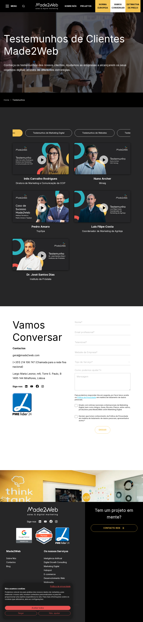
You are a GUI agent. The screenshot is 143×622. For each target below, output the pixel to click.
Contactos (11, 562)
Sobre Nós (11, 558)
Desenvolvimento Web (54, 578)
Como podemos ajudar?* (88, 370)
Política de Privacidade (86, 397)
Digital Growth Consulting (55, 562)
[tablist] (71, 133)
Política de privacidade (60, 586)
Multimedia (49, 582)
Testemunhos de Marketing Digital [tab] (48, 133)
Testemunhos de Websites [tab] (94, 133)
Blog (8, 566)
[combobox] (23, 6)
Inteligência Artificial (53, 558)
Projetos (85, 6)
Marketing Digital (51, 566)
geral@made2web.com (26, 355)
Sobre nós (71, 6)
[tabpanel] (71, 212)
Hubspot (48, 570)
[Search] (23, 6)
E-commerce (50, 574)
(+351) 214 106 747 (24, 362)
